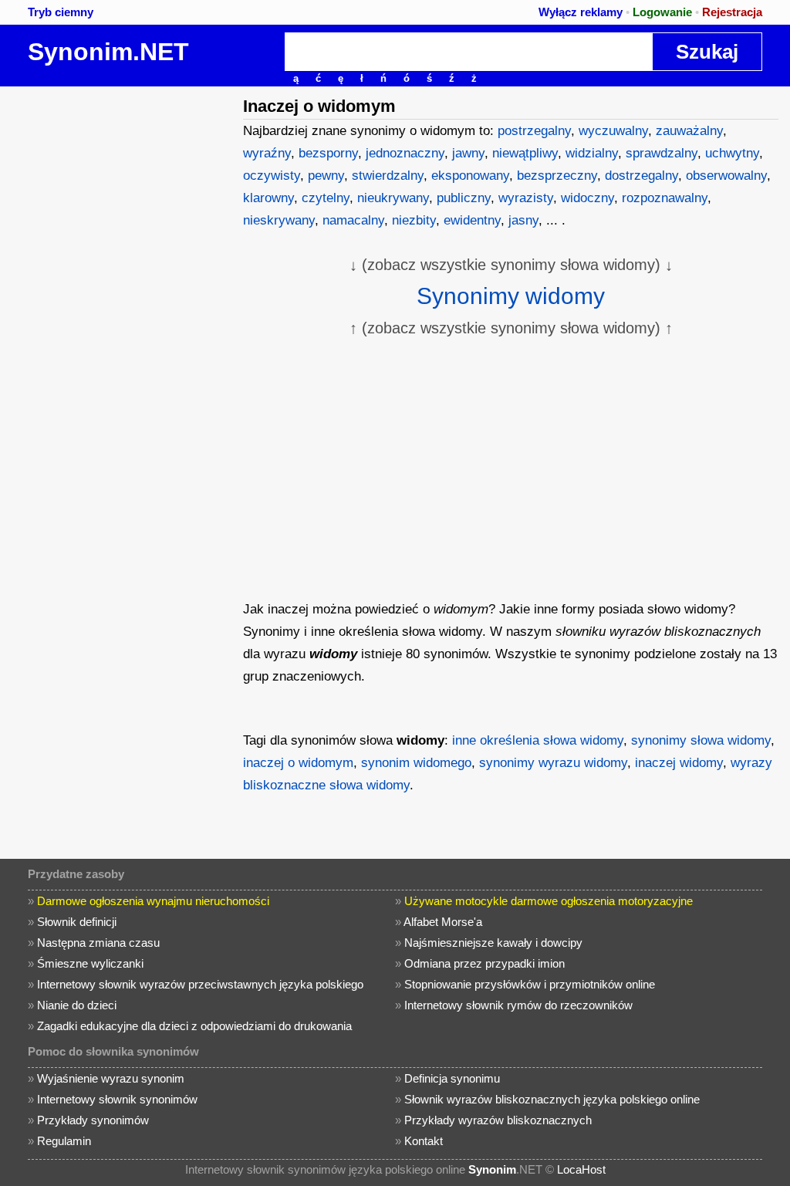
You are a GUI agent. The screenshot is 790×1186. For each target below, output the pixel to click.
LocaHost (581, 1169)
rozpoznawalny (664, 198)
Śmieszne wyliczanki (90, 963)
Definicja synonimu (452, 1078)
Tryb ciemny (60, 12)
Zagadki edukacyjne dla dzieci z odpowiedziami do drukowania (194, 1025)
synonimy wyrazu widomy (553, 762)
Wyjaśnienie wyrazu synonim (110, 1078)
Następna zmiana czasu (98, 942)
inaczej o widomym (298, 762)
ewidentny (472, 220)
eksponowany (470, 175)
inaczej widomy (679, 762)
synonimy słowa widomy (701, 740)
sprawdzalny (661, 153)
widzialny (591, 153)
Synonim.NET (108, 52)
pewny (326, 175)
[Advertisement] (119, 182)
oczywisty (271, 175)
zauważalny (689, 130)
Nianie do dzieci (76, 1005)
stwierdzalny (388, 175)
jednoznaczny (405, 153)
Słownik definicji (76, 921)
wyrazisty (525, 198)
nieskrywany (279, 220)
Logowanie (662, 12)
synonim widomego (416, 762)
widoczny (587, 198)
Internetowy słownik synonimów (117, 1099)
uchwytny (732, 153)
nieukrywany (393, 198)
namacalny (353, 220)
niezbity (414, 220)
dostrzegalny (641, 175)
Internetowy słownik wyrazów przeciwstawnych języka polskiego (200, 984)
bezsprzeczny (557, 175)
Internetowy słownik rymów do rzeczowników (518, 1005)
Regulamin (64, 1140)
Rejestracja (732, 12)
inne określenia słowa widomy (537, 740)
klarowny (268, 198)
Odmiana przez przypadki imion (484, 963)
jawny (468, 153)
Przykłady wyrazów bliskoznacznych (498, 1120)
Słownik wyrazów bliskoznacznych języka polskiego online (552, 1099)
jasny (523, 220)
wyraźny (267, 153)
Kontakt (423, 1140)
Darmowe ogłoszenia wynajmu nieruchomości (153, 900)
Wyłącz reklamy (580, 12)
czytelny (325, 198)
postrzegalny (534, 130)
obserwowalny (726, 175)
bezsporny (328, 153)
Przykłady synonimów (93, 1120)
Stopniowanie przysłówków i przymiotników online (529, 984)
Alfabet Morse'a (442, 921)
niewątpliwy (525, 153)
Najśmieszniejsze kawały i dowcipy (493, 942)
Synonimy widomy (511, 296)
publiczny (464, 198)
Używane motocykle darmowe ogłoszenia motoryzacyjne (548, 900)
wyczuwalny (613, 130)
